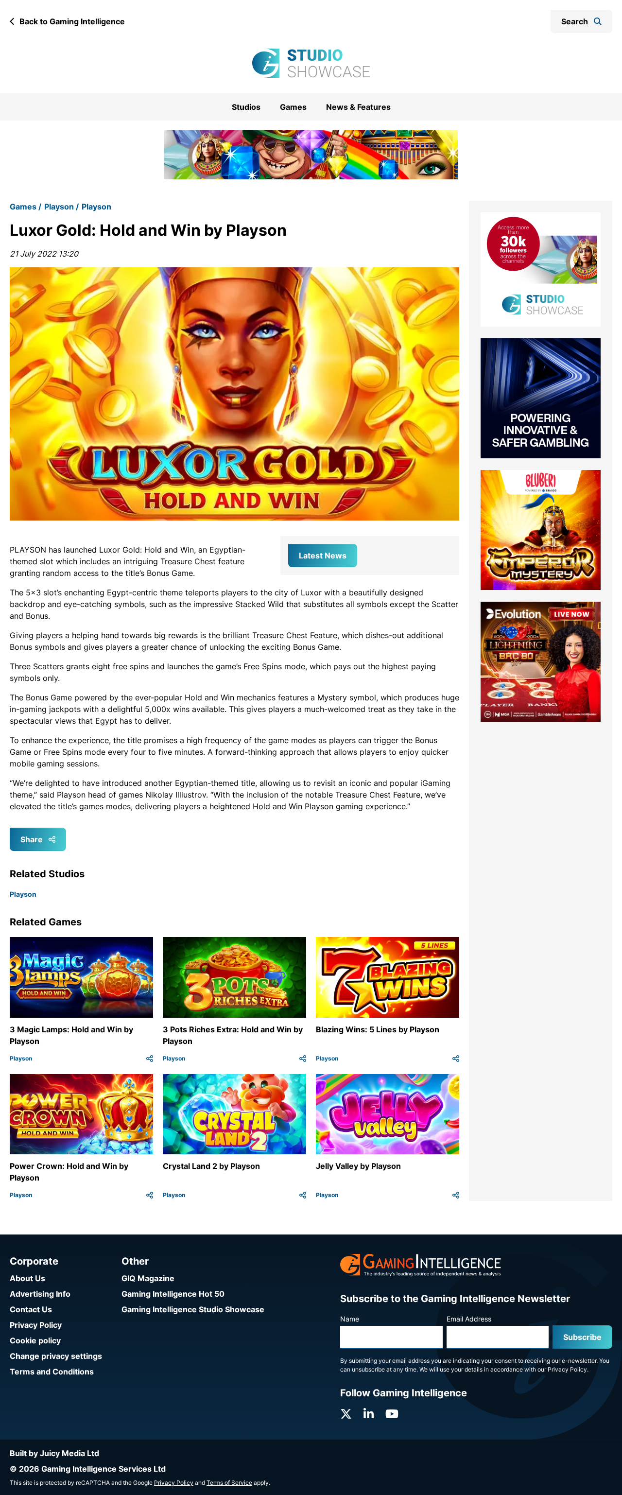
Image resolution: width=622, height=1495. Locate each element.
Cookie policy (35, 1340)
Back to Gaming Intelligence (72, 21)
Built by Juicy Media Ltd (54, 1453)
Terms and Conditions (52, 1371)
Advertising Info (40, 1294)
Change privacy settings (56, 1356)
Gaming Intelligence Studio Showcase (192, 1309)
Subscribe (582, 1337)
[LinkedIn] (368, 1414)
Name (349, 1319)
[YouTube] (391, 1414)
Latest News (322, 543)
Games (293, 107)
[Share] (149, 1046)
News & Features (358, 107)
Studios (246, 107)
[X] (346, 1414)
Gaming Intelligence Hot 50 (173, 1294)
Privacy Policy (36, 1325)
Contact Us (31, 1309)
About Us (27, 1278)
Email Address (469, 1319)
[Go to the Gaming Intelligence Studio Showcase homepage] (311, 63)
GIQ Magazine (147, 1278)
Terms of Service (229, 1482)
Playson (59, 194)
